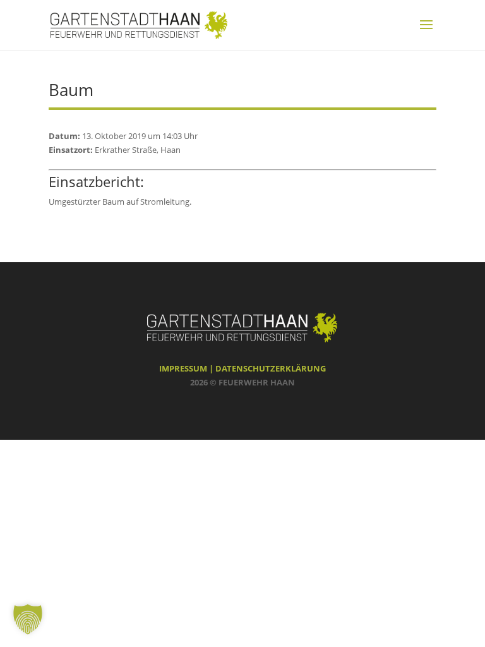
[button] (28, 619)
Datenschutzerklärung (270, 368)
